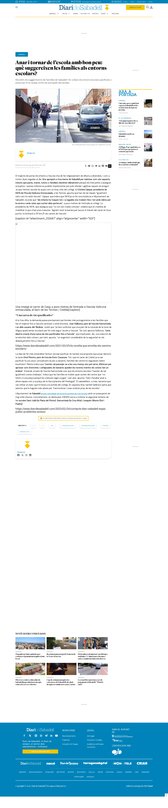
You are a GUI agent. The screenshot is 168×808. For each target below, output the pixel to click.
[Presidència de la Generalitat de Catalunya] (122, 737)
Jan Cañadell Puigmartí (126, 126)
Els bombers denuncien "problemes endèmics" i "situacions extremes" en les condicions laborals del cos (93, 656)
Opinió (104, 13)
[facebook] (18, 455)
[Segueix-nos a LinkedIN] (51, 736)
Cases (132, 2)
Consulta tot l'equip (70, 744)
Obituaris (115, 13)
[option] (63, 118)
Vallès (66, 13)
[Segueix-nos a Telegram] (46, 736)
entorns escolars (88, 425)
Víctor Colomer (123, 139)
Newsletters (135, 7)
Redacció (31, 153)
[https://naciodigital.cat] (50, 764)
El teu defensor (125, 118)
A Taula (125, 2)
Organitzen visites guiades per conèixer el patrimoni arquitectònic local (30, 656)
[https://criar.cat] (142, 763)
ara (52, 425)
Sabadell (54, 13)
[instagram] (26, 455)
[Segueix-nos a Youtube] (56, 736)
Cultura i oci (85, 13)
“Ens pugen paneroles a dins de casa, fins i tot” (128, 122)
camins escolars (67, 425)
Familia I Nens (141, 2)
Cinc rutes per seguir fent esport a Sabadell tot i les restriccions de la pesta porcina (129, 106)
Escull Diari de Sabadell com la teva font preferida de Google (65, 418)
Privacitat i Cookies (94, 739)
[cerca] (147, 7)
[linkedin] (30, 455)
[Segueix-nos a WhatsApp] (41, 736)
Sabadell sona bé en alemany (126, 135)
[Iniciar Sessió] (151, 7)
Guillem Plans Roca (125, 167)
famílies (105, 425)
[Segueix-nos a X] (30, 736)
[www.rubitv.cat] (137, 772)
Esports (95, 13)
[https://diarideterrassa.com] (69, 764)
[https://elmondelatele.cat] (122, 764)
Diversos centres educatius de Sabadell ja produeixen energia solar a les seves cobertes (28, 682)
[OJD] (117, 752)
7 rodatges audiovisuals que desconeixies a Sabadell (129, 164)
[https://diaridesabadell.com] (31, 763)
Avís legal (90, 735)
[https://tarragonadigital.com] (95, 764)
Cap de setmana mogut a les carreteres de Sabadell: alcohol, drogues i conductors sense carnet (61, 682)
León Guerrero (123, 113)
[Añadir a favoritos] (109, 166)
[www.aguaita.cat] (22, 772)
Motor (151, 2)
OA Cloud (148, 786)
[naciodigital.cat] (35, 772)
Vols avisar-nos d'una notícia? (91, 2)
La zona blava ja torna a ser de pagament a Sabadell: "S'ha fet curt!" (90, 682)
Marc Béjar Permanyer (125, 154)
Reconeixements (69, 735)
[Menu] (16, 7)
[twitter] (22, 455)
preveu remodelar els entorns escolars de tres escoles (64, 393)
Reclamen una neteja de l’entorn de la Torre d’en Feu (61, 655)
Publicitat (66, 739)
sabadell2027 (25, 432)
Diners (75, 13)
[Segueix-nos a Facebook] (24, 736)
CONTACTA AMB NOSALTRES (40, 751)
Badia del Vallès (125, 144)
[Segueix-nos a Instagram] (36, 736)
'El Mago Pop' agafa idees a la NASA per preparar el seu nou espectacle (129, 149)
